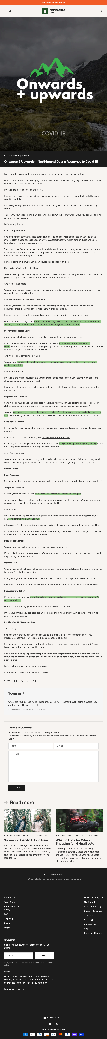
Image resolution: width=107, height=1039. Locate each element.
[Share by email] (34, 680)
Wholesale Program (93, 897)
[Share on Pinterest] (28, 680)
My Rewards (90, 902)
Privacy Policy (68, 735)
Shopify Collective (93, 911)
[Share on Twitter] (21, 680)
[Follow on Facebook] (50, 1023)
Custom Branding (93, 906)
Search (7, 923)
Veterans (88, 920)
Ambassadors (90, 924)
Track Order (10, 902)
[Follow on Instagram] (57, 1023)
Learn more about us (14, 989)
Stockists (88, 915)
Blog (86, 928)
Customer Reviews (93, 933)
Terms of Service (88, 735)
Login (7, 927)
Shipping (8, 918)
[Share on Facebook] (15, 680)
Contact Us (9, 897)
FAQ (6, 914)
